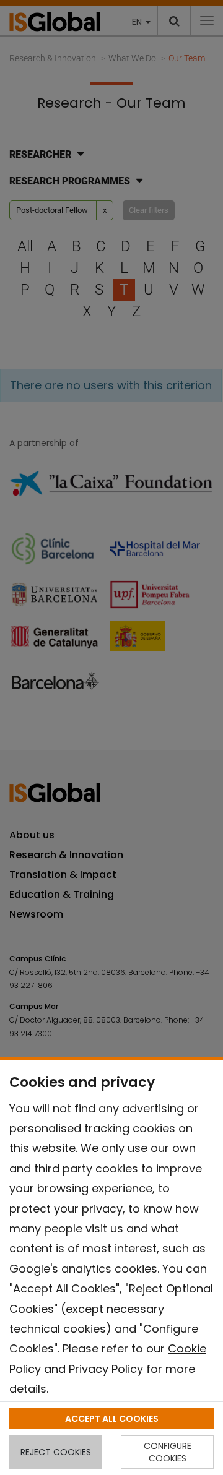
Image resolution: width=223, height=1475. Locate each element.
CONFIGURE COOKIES (167, 1452)
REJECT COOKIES (55, 1452)
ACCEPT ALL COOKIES (112, 1419)
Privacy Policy (106, 1369)
